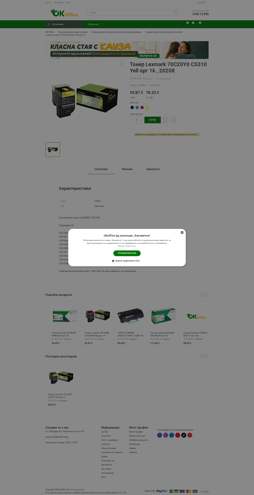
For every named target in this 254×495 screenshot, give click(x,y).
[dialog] (127, 247)
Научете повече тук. (127, 246)
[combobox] (182, 232)
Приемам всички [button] (127, 253)
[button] (127, 261)
